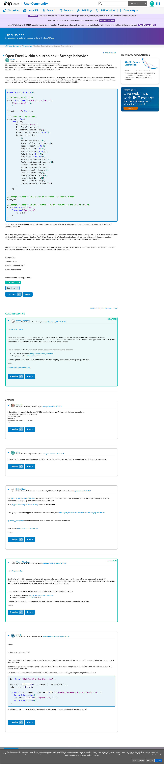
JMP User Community (13, 46)
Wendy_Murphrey (23, 320)
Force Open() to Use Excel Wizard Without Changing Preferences (81, 512)
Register (130, 108)
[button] (4, 56)
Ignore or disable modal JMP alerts (23, 498)
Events (67, 10)
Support (51, 10)
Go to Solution (12, 282)
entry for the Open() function (41, 354)
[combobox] (113, 3)
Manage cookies (138, 760)
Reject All (150, 760)
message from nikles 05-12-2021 (52, 406)
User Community (36, 3)
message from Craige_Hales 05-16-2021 (54, 322)
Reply (27, 294)
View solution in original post (19, 367)
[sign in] (152, 3)
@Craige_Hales (16, 329)
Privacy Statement (103, 752)
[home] (12, 3)
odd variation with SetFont (27, 529)
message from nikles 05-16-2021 (81, 491)
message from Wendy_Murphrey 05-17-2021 (56, 637)
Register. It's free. (107, 20)
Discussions (13, 10)
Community (129, 10)
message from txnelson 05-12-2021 (53, 454)
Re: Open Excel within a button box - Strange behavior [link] (54, 46)
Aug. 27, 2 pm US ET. (147, 25)
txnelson (19, 405)
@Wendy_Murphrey (16, 521)
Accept (158, 760)
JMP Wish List (108, 10)
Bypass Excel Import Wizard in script (25, 504)
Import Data (30, 356)
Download (33, 16)
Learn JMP (33, 10)
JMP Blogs (87, 10)
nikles (12, 59)
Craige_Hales (21, 489)
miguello (19, 635)
